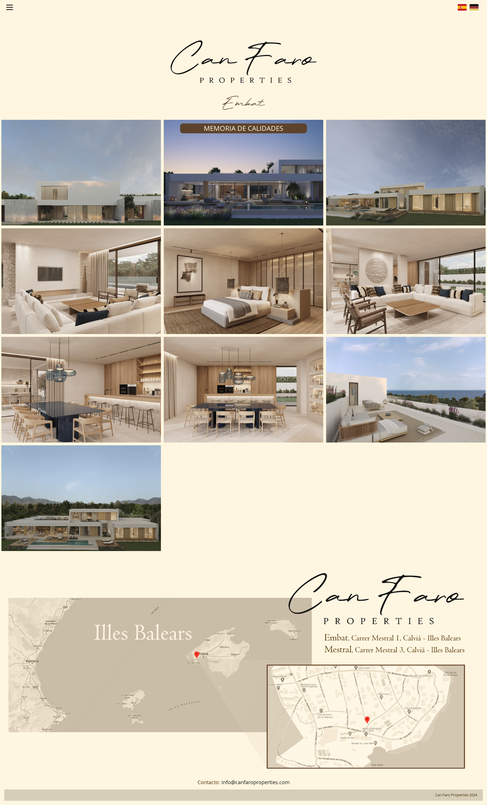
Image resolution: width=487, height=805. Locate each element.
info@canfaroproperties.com (256, 782)
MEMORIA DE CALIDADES (243, 128)
